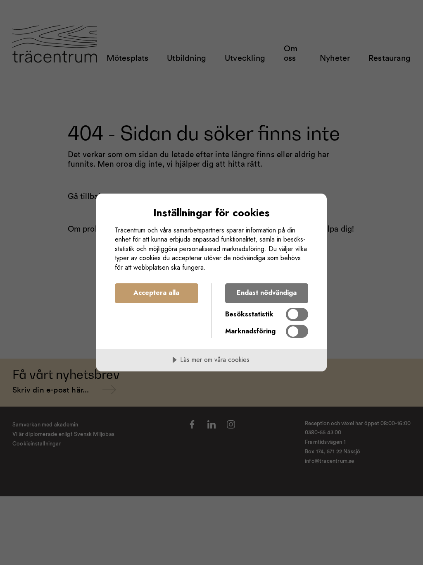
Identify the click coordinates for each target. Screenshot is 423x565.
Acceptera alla (156, 292)
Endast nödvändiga (267, 292)
